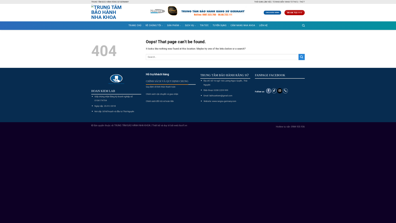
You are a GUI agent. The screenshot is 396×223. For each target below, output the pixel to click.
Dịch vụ (189, 25)
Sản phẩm (173, 25)
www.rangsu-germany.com (224, 101)
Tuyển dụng (219, 25)
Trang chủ (135, 25)
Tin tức (204, 25)
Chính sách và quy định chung (167, 81)
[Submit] (302, 57)
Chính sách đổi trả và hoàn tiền (160, 101)
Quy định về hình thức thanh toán (160, 86)
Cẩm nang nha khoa (242, 25)
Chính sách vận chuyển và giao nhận (162, 94)
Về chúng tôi (153, 25)
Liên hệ (263, 25)
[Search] (303, 25)
